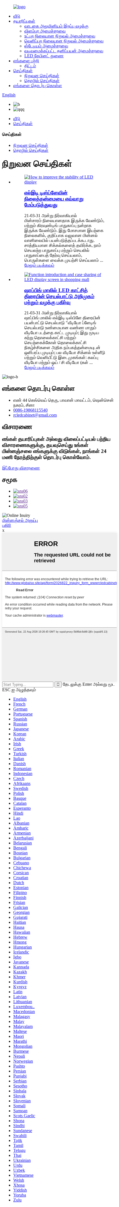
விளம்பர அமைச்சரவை (45, 31)
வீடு (16, 16)
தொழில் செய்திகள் (42, 80)
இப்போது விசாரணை (21, 468)
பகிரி (6, 525)
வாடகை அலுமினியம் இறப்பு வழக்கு (56, 26)
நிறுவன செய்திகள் (41, 75)
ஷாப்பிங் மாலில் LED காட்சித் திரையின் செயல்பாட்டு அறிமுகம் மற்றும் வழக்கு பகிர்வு (59, 296)
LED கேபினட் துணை (44, 55)
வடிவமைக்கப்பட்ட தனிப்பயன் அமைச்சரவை (63, 50)
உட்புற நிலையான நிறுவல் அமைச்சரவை (59, 36)
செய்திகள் (23, 70)
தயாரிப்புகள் (24, 21)
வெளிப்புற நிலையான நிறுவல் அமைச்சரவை (64, 41)
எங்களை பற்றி (26, 60)
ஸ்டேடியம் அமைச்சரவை (46, 46)
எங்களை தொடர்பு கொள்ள (37, 85)
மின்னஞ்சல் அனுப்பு (20, 520)
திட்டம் (30, 65)
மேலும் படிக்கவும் (39, 265)
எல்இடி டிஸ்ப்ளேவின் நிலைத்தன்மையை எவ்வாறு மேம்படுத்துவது (54, 199)
